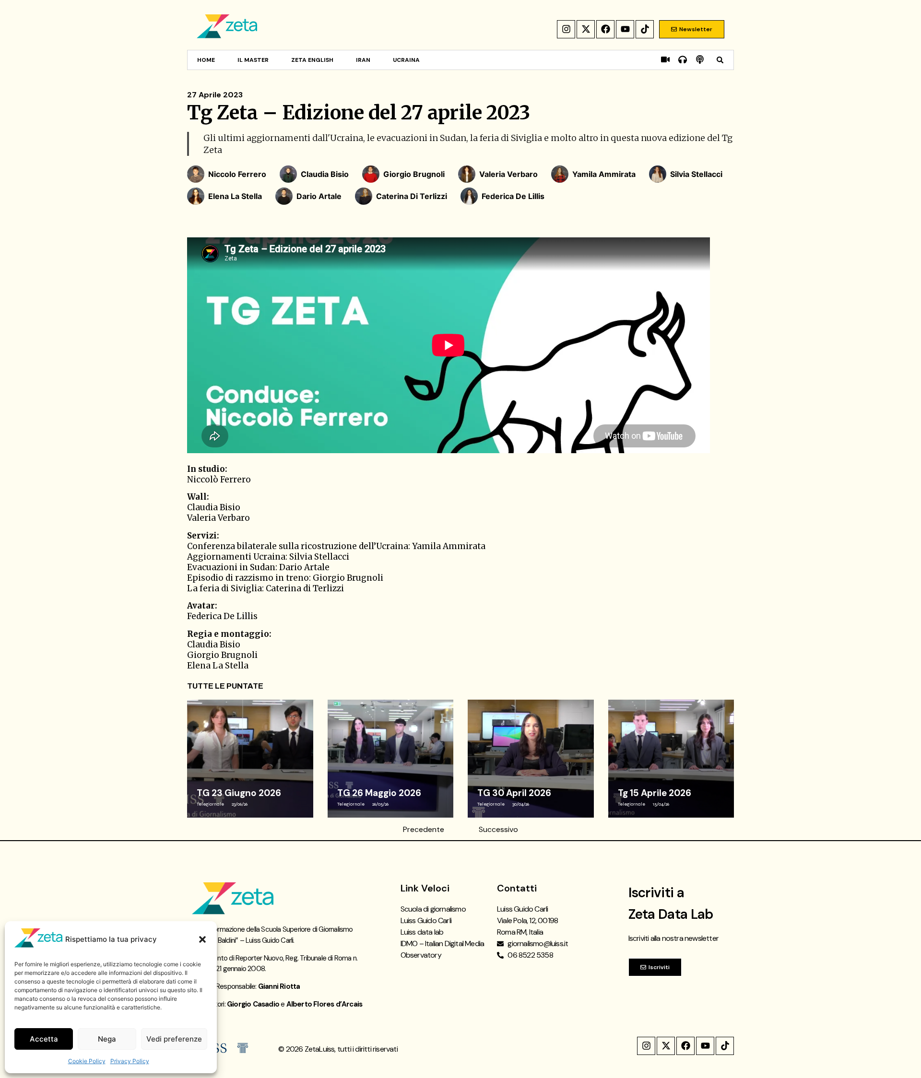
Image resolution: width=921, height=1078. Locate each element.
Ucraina (406, 60)
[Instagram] (566, 29)
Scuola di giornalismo (433, 909)
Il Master (253, 60)
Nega (107, 1038)
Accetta (44, 1038)
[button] (202, 939)
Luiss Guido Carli (426, 920)
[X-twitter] (586, 29)
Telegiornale (210, 804)
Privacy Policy (129, 1061)
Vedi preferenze (174, 1038)
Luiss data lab (422, 932)
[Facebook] (605, 29)
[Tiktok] (645, 29)
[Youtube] (625, 29)
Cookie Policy (87, 1061)
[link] (250, 759)
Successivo (498, 829)
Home (206, 60)
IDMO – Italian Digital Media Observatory (442, 949)
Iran (363, 60)
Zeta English (312, 60)
